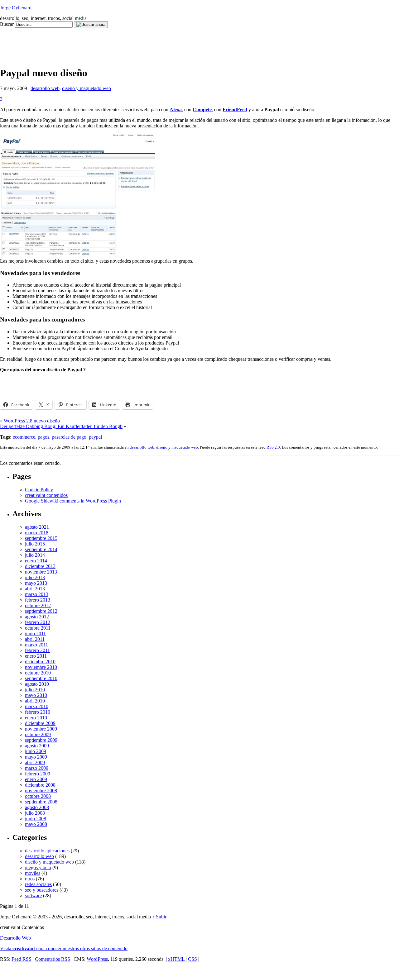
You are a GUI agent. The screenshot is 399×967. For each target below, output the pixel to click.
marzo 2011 (36, 644)
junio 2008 (35, 818)
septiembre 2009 (41, 740)
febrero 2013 (37, 600)
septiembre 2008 (41, 801)
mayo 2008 (36, 824)
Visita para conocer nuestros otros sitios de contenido (63, 948)
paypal (95, 437)
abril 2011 (35, 639)
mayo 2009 (36, 757)
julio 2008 (35, 813)
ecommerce (24, 437)
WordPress (97, 959)
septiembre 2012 (41, 611)
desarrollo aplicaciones (47, 850)
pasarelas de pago (69, 437)
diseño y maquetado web (86, 88)
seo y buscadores (41, 890)
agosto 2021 (37, 527)
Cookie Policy (39, 489)
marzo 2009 (36, 768)
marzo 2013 (36, 594)
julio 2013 (35, 577)
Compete (202, 109)
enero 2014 (36, 560)
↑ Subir (159, 916)
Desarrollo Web (15, 938)
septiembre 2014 (41, 549)
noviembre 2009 (41, 728)
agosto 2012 (37, 616)
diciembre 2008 (40, 785)
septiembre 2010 (41, 678)
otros (30, 878)
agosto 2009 (37, 745)
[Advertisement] (113, 42)
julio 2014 (35, 555)
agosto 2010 (37, 684)
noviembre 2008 (41, 790)
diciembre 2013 (40, 566)
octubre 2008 (38, 796)
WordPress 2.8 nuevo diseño (32, 420)
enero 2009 (36, 779)
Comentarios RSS (52, 959)
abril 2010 (35, 700)
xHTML (176, 959)
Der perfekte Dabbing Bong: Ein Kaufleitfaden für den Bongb (61, 426)
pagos (43, 437)
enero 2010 (36, 717)
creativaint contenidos (46, 495)
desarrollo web (45, 88)
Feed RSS (21, 959)
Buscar (7, 24)
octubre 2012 (38, 605)
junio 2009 (35, 751)
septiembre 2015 (41, 538)
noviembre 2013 (41, 571)
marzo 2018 (36, 532)
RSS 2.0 (273, 447)
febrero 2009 (37, 773)
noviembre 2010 (41, 667)
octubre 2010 (38, 672)
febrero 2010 (37, 712)
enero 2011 (36, 656)
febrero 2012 (37, 622)
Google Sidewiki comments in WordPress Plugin (73, 500)
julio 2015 (35, 543)
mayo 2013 (36, 583)
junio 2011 (35, 633)
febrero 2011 (37, 650)
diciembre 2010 (40, 661)
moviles (32, 873)
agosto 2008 (37, 807)
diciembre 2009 (40, 723)
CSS (192, 959)
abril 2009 (35, 762)
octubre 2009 (38, 734)
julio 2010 (35, 689)
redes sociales (38, 884)
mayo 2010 (36, 695)
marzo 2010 (36, 706)
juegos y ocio (38, 867)
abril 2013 (35, 588)
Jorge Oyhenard (15, 7)
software (33, 895)
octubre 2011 (37, 628)
